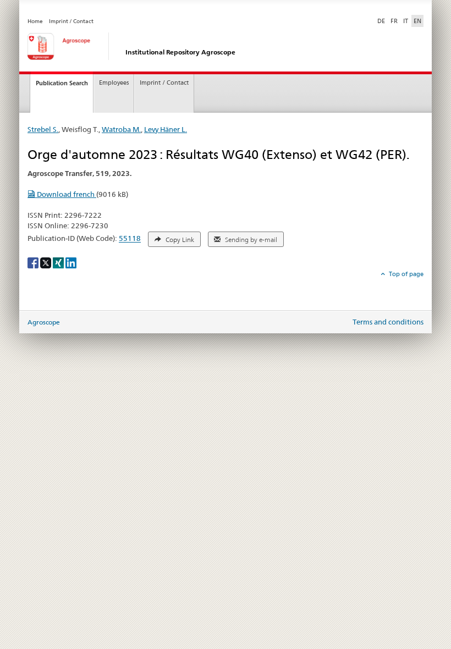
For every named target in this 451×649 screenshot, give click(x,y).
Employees (114, 82)
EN (417, 21)
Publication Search (62, 83)
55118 (130, 238)
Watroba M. (121, 129)
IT (405, 21)
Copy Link (179, 240)
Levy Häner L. (165, 129)
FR (394, 21)
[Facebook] (34, 262)
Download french (65, 194)
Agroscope (44, 322)
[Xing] (59, 262)
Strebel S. (43, 129)
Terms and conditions (388, 321)
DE (382, 20)
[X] (46, 262)
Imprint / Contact (71, 21)
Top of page (405, 274)
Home (35, 21)
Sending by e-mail (250, 240)
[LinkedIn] (70, 262)
